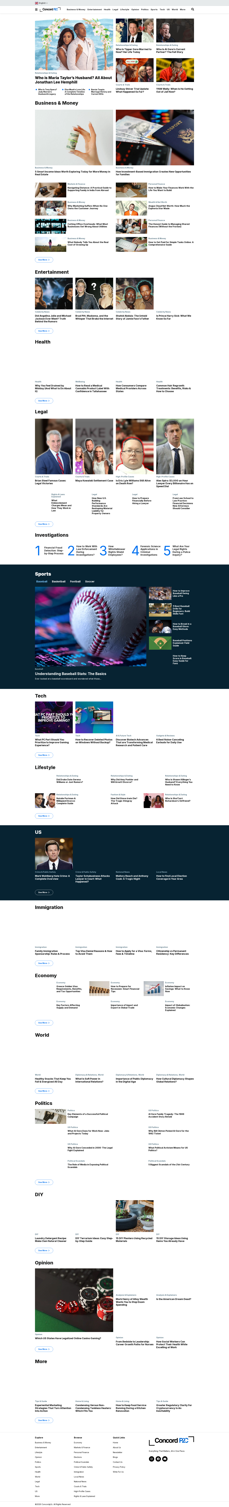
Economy (60, 982)
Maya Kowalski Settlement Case (94, 480)
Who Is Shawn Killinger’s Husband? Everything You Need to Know (178, 782)
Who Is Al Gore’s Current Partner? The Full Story (170, 51)
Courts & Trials (123, 85)
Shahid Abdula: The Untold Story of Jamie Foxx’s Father (132, 317)
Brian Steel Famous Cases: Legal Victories (50, 482)
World (38, 1075)
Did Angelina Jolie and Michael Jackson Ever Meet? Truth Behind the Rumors (53, 318)
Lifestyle (38, 1452)
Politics (71, 1110)
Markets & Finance (76, 184)
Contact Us (117, 1462)
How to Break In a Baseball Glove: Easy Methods (182, 626)
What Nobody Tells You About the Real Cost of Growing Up (88, 243)
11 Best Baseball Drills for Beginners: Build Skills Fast (181, 610)
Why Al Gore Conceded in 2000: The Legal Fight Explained (90, 1149)
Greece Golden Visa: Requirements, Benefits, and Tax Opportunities (69, 989)
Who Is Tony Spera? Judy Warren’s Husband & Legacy (47, 91)
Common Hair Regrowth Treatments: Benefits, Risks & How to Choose (173, 388)
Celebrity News (42, 312)
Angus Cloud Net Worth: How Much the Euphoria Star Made (169, 207)
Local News (161, 872)
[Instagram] (151, 1459)
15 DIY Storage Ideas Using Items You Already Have (172, 1240)
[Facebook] (158, 1459)
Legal (94, 494)
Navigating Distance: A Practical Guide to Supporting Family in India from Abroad (89, 189)
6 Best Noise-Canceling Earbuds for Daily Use (170, 741)
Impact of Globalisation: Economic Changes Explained (177, 1008)
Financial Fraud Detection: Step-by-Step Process (53, 550)
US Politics (153, 1110)
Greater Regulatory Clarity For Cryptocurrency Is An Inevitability (174, 1408)
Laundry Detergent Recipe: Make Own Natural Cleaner (51, 1240)
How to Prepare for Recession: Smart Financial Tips (125, 989)
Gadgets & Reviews (165, 735)
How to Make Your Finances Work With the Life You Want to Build (171, 189)
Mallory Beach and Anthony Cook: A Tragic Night (132, 877)
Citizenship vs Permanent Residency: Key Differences (172, 952)
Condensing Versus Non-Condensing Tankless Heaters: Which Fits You (93, 1408)
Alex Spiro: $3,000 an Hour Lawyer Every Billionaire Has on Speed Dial (174, 483)
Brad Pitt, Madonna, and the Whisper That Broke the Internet (94, 317)
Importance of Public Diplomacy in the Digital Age (134, 1080)
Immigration (41, 947)
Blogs (115, 1457)
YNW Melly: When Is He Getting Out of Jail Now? (174, 90)
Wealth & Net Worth (157, 202)
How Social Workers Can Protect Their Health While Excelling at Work (171, 1344)
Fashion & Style (118, 794)
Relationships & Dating (46, 73)
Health (38, 381)
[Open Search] (192, 9)
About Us (117, 1447)
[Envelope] (165, 1459)
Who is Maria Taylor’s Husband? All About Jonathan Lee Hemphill (73, 80)
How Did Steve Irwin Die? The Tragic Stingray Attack (124, 801)
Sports (38, 1467)
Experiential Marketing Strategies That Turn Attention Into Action (53, 1408)
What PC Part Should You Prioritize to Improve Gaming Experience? (52, 742)
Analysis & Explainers (126, 1295)
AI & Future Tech (123, 735)
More (44, 1496)
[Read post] (50, 190)
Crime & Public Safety (45, 872)
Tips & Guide (41, 1401)
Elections (78, 1457)
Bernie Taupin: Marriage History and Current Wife (101, 91)
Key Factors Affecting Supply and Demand (68, 1006)
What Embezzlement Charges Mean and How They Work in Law (61, 505)
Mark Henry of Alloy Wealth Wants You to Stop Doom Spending (132, 1302)
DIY (36, 1234)
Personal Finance (156, 184)
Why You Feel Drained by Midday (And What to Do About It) (53, 388)
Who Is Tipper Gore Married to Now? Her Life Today (133, 51)
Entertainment (41, 1447)
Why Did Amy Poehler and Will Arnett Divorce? (124, 780)
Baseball (39, 669)
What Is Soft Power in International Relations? (89, 1080)
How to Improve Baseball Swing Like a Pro (181, 593)
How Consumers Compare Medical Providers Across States (131, 388)
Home (115, 1443)
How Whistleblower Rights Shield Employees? (116, 550)
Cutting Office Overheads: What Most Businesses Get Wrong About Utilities (88, 225)
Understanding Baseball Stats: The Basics (70, 674)
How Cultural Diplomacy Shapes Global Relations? (175, 1080)
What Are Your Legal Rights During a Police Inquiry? (181, 550)
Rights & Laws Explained (58, 495)
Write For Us (118, 1472)
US (36, 1491)
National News (123, 872)
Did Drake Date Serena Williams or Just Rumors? (69, 780)
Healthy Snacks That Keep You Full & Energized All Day (53, 1080)
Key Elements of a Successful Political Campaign (88, 1115)
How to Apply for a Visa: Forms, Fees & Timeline (134, 952)
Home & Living (82, 1401)
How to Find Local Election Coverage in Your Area (171, 877)
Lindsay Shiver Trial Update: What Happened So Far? (132, 90)
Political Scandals (76, 1161)
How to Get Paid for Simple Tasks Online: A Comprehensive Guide (171, 243)
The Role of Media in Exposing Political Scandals (88, 1165)
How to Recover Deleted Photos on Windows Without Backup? (93, 741)
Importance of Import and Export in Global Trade (124, 1006)
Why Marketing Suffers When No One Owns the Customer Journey (87, 207)
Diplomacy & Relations (86, 1075)
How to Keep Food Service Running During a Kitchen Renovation (131, 1408)
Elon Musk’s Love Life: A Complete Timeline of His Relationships (75, 91)
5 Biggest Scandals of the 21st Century (169, 1164)
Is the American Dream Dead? (173, 1299)
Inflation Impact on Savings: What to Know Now (177, 989)
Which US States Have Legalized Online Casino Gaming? (68, 1338)
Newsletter (117, 1452)
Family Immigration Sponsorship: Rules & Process (52, 952)
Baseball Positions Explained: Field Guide (182, 643)
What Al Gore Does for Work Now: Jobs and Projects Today (88, 1132)
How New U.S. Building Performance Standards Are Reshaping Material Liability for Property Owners (102, 506)
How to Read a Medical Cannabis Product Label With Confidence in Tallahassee (92, 388)
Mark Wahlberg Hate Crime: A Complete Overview (52, 877)
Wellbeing (80, 381)
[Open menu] (36, 9)
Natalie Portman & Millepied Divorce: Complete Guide (66, 801)
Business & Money (43, 168)
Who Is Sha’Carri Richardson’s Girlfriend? (177, 799)
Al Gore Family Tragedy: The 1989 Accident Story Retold (166, 1115)
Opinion (38, 1334)
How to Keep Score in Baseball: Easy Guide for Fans (182, 659)
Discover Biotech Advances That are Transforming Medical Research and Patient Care (134, 742)
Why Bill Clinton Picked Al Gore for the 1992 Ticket (168, 1132)
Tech (37, 735)
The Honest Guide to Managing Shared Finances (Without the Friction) (169, 225)
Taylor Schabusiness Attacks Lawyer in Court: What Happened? (92, 879)
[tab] (42, 581)
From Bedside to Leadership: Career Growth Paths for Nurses (134, 1343)
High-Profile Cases (125, 476)
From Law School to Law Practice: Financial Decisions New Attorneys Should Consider (183, 503)
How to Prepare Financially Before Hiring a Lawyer (141, 500)
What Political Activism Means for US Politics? (168, 1149)
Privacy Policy (119, 1467)
